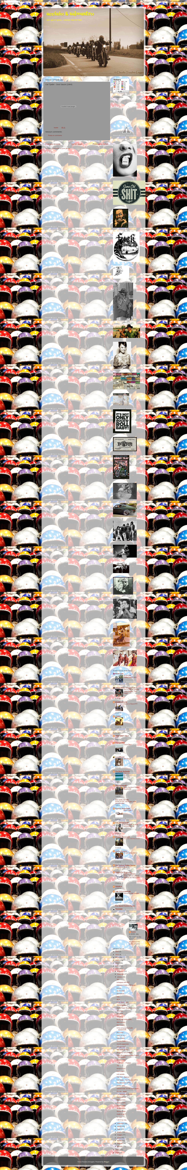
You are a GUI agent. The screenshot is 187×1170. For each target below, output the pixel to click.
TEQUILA (118, 886)
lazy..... (119, 996)
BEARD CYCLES (121, 702)
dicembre (120, 971)
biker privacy (121, 1022)
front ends (120, 1071)
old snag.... (120, 1011)
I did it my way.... (122, 1120)
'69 (118, 979)
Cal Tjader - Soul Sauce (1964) (127, 1080)
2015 (117, 954)
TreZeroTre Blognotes (123, 872)
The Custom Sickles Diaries (125, 865)
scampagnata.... (122, 1005)
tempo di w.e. (121, 1068)
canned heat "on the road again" (128, 1088)
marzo (119, 1140)
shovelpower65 (121, 785)
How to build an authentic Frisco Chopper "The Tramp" (131, 691)
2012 (117, 963)
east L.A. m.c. (121, 1035)
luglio (119, 1129)
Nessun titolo (121, 1041)
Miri (116, 737)
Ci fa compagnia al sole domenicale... (125, 1028)
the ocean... (121, 1032)
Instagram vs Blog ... (121, 867)
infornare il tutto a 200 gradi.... (127, 985)
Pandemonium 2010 (124, 1083)
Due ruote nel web (122, 800)
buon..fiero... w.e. (122, 1002)
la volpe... (120, 1117)
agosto (119, 1126)
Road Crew (119, 673)
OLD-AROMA (120, 743)
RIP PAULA (127, 759)
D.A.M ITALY (128, 744)
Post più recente (52, 144)
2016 (117, 951)
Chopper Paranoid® (122, 837)
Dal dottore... (121, 994)
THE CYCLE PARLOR (123, 891)
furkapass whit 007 (123, 982)
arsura (119, 988)
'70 (118, 1065)
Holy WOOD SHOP (122, 823)
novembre (120, 974)
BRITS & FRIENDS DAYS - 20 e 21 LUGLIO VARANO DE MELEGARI (132, 875)
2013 (117, 960)
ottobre (119, 977)
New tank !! (120, 1025)
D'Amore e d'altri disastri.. (132, 893)
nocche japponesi (123, 1044)
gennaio (120, 1146)
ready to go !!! (121, 1114)
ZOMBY (118, 716)
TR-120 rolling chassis (131, 853)
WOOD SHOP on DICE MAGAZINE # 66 (131, 825)
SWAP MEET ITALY (122, 736)
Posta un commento (55, 135)
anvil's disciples (121, 851)
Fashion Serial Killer (122, 808)
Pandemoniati (121, 1097)
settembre (120, 1123)
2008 (117, 1153)
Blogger (106, 1162)
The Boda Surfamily (122, 771)
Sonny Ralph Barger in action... (127, 1008)
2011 (117, 966)
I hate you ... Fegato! (124, 1063)
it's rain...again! (122, 1091)
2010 (117, 969)
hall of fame (121, 1038)
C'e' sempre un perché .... (125, 1094)
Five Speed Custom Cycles (125, 906)
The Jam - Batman (123, 1077)
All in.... (119, 999)
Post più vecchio (100, 144)
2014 (117, 957)
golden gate (121, 1085)
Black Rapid (127, 810)
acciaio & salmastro (70, 14)
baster (133, 932)
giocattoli (120, 1013)
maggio (120, 1135)
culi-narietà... (121, 1074)
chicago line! (121, 1047)
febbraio (120, 1143)
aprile (119, 1138)
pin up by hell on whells (125, 1052)
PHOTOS (127, 773)
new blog (120, 1016)
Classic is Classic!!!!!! (130, 704)
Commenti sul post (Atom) (61, 148)
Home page (76, 144)
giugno (119, 1132)
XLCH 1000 (121, 991)
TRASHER (119, 909)
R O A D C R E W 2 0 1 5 (131, 839)
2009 (117, 1150)
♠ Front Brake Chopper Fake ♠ (126, 688)
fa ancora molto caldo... (125, 1019)
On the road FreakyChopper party (130, 676)
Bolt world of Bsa (122, 1049)
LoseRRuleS (119, 757)
